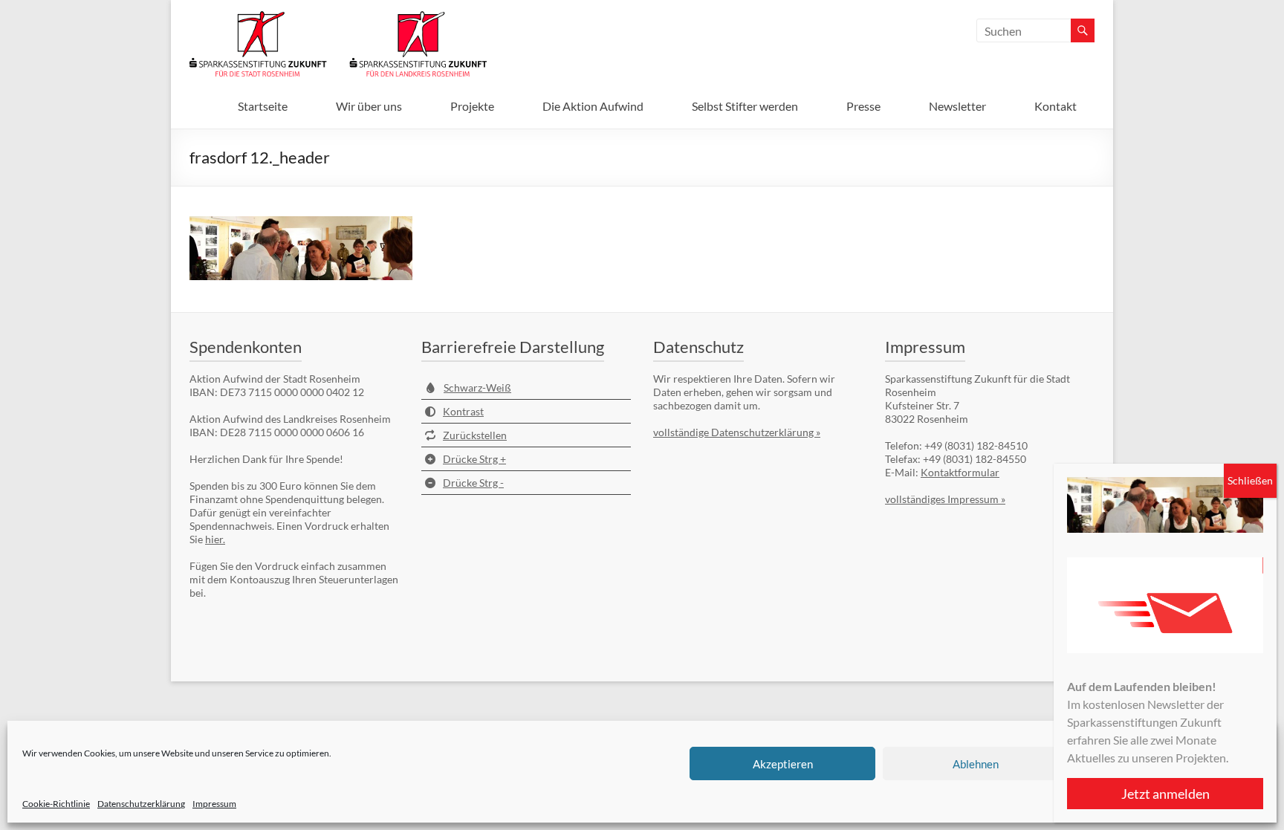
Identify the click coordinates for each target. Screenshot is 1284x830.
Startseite (263, 106)
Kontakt (1055, 106)
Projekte (472, 106)
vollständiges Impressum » (945, 499)
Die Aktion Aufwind (592, 106)
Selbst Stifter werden (745, 106)
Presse (863, 106)
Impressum (214, 803)
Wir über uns (369, 106)
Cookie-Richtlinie (56, 803)
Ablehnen (976, 764)
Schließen (1250, 480)
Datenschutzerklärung (141, 803)
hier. (215, 539)
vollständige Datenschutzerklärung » (736, 432)
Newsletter (957, 106)
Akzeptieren (783, 764)
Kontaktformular (960, 472)
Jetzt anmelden (1165, 793)
